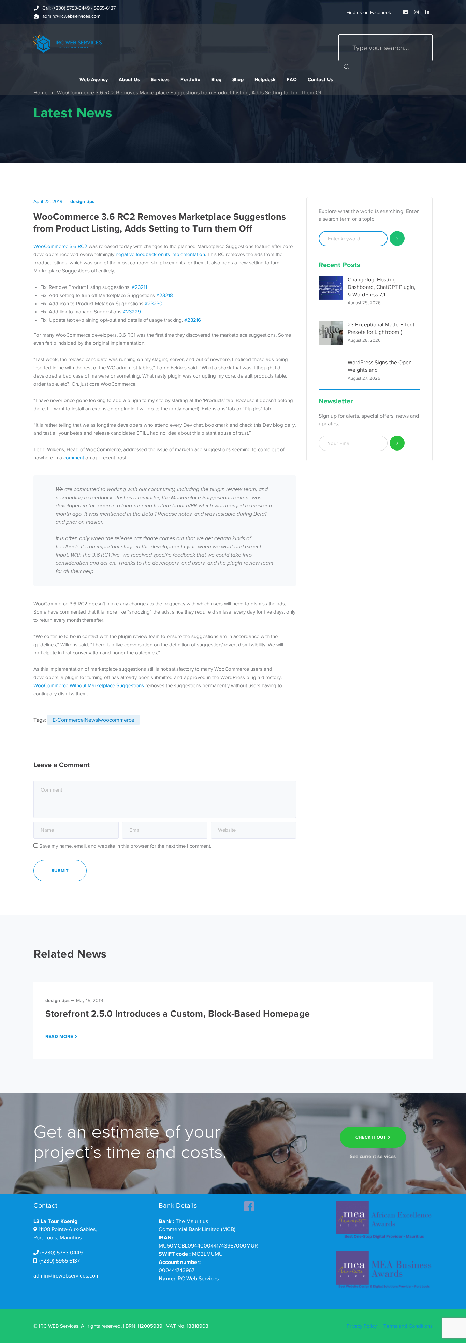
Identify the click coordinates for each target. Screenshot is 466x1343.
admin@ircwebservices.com (66, 1276)
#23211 (139, 287)
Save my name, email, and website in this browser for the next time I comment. (125, 846)
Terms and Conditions (408, 1326)
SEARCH (346, 66)
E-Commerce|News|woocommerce (93, 720)
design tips (82, 201)
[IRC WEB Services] (67, 43)
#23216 (192, 320)
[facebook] (249, 1204)
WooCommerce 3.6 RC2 (60, 246)
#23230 (153, 303)
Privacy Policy (362, 1326)
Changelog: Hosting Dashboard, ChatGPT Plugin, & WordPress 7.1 (382, 287)
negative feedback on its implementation (160, 254)
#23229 (132, 311)
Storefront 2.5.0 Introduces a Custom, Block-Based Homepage (177, 1013)
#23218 (164, 295)
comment (73, 457)
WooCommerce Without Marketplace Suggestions (88, 685)
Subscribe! (397, 443)
